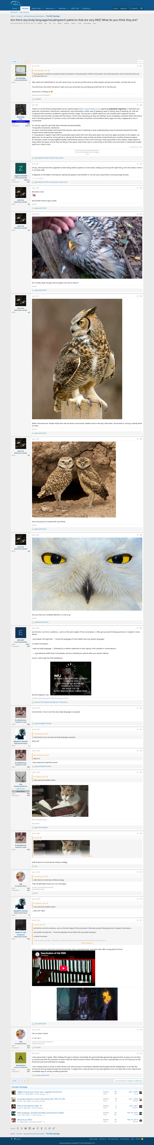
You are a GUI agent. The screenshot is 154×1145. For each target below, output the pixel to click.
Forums (25, 8)
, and (41, 827)
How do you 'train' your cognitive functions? (42, 1092)
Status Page (93, 1139)
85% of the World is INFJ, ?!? (29, 1105)
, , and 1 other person (51, 182)
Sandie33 (20, 1108)
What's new (36, 8)
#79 (141, 1053)
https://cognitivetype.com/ (89, 109)
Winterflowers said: (39, 755)
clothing (39, 23)
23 (116, 1112)
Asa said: (36, 838)
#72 (141, 751)
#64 (141, 188)
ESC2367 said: (38, 925)
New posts (14, 12)
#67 (141, 439)
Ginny (136, 1094)
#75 (141, 872)
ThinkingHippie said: (40, 70)
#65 (141, 214)
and (40, 208)
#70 (141, 708)
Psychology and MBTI (38, 1101)
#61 (141, 66)
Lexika (19, 1115)
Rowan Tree (21, 1094)
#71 (141, 729)
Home (14, 8)
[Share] (137, 66)
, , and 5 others (49, 158)
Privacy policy (124, 1139)
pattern (59, 23)
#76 (141, 899)
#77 (141, 920)
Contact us (102, 1139)
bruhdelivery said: (39, 734)
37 (116, 1119)
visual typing (87, 23)
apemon (135, 1122)
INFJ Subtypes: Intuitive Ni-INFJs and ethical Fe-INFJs (40, 1112)
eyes (45, 23)
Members (62, 8)
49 (116, 1092)
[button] (18, 8)
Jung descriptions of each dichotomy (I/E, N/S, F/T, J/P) (41, 1099)
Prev (14, 62)
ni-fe (54, 23)
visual (79, 23)
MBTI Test (75, 8)
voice (94, 23)
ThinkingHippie (17, 23)
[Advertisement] (77, 43)
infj (50, 23)
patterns (66, 23)
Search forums (24, 12)
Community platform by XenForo (77, 1143)
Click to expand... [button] (87, 856)
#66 (141, 296)
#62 (141, 105)
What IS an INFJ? (24, 1119)
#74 (141, 833)
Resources (50, 8)
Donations (86, 8)
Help (132, 1139)
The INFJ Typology (39, 1094)
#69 (141, 628)
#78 (141, 1030)
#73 (141, 772)
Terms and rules (113, 1139)
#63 (141, 164)
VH (18, 1122)
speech (73, 23)
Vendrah (20, 1101)
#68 (141, 535)
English (18, 1139)
